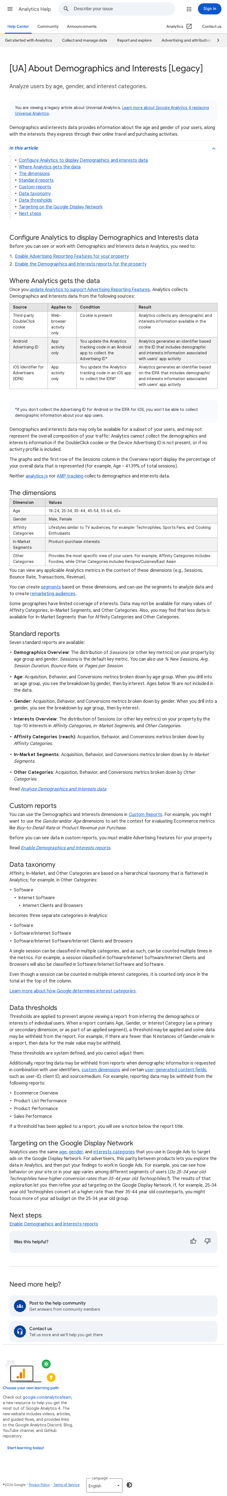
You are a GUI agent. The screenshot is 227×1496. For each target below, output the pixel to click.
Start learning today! (25, 1448)
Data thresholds (35, 200)
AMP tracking (70, 476)
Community (48, 26)
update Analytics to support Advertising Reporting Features (90, 289)
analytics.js (37, 476)
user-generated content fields (175, 1070)
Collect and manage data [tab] (84, 40)
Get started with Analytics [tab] (28, 40)
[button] (10, 9)
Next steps (30, 213)
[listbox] (104, 1485)
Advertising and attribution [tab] (186, 40)
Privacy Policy (39, 1485)
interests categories (114, 1152)
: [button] (23, 148)
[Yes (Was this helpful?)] (193, 1242)
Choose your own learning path (31, 1388)
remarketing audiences (53, 594)
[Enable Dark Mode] (129, 1485)
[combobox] (124, 8)
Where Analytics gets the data (50, 167)
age (63, 1152)
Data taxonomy (35, 193)
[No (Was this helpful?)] (207, 1242)
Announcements (82, 26)
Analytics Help (35, 9)
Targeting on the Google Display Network (60, 207)
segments (51, 587)
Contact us (211, 26)
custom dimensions (101, 1070)
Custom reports (35, 187)
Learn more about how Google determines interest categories (72, 991)
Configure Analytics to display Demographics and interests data (83, 160)
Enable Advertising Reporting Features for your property (72, 256)
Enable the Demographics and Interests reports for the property (80, 264)
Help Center (18, 26)
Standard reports (36, 180)
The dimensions (34, 173)
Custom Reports (145, 814)
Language (100, 1478)
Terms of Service (66, 1485)
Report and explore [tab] (134, 40)
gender (75, 1152)
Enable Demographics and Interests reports (53, 1224)
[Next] (215, 40)
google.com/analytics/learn (47, 1397)
